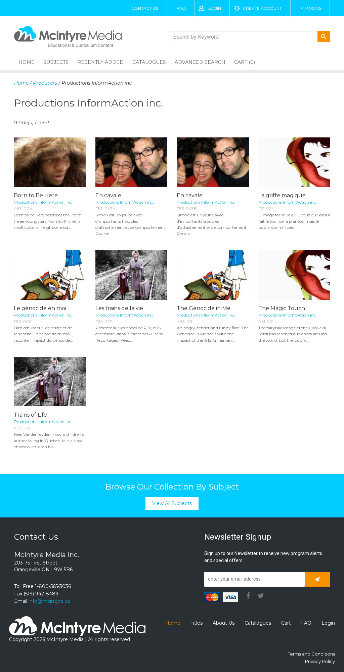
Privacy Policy (320, 661)
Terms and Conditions (311, 654)
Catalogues (149, 62)
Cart (286, 623)
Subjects (56, 62)
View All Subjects (172, 503)
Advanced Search (200, 62)
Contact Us (144, 8)
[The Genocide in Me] (213, 275)
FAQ (181, 8)
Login (214, 8)
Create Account (262, 8)
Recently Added (100, 62)
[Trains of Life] (50, 381)
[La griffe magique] (294, 162)
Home (26, 62)
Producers (45, 83)
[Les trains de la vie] (131, 275)
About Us (223, 623)
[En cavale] (131, 162)
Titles (196, 623)
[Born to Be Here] (50, 162)
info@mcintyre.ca (49, 601)
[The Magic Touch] (294, 275)
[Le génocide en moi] (50, 275)
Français (310, 8)
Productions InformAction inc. (43, 202)
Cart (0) (244, 62)
